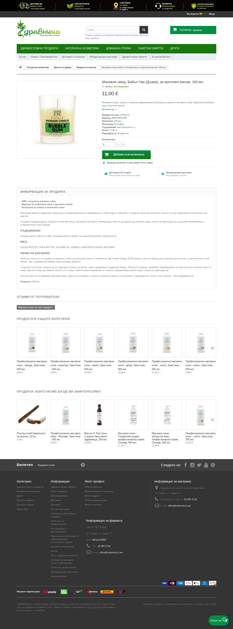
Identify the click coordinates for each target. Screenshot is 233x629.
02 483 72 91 (190, 499)
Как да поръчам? (60, 509)
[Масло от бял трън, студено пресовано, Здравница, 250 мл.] (99, 415)
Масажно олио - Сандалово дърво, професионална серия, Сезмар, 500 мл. (131, 438)
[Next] (212, 348)
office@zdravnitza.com (179, 505)
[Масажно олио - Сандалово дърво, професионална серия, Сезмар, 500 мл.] (133, 415)
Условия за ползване (62, 546)
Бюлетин (25, 465)
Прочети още (108, 109)
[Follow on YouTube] (206, 465)
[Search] (144, 30)
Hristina (108, 86)
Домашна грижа (118, 48)
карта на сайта (59, 576)
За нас (22, 56)
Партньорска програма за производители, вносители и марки (65, 539)
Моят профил (94, 481)
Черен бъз (22, 509)
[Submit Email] (82, 465)
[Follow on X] (199, 465)
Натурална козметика (82, 48)
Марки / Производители (44, 56)
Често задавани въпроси (64, 555)
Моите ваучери (93, 504)
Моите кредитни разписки (99, 491)
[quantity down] (123, 144)
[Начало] (20, 67)
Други (174, 48)
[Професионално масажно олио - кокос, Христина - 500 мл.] (201, 342)
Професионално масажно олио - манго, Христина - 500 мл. (99, 365)
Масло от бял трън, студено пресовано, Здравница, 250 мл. (95, 436)
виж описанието (125, 127)
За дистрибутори (160, 56)
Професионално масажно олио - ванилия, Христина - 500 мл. (65, 365)
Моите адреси (92, 496)
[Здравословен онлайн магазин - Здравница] (48, 30)
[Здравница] (116, 5)
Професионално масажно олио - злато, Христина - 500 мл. (167, 365)
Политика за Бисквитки (63, 567)
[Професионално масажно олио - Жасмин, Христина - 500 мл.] (65, 415)
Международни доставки (103, 56)
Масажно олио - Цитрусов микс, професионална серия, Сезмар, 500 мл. (165, 438)
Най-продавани (59, 496)
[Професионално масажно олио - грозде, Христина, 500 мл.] (32, 342)
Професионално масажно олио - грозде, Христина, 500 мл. (32, 365)
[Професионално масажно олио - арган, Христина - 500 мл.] (133, 342)
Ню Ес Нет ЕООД (207, 604)
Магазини (56, 500)
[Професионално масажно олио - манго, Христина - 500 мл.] (99, 342)
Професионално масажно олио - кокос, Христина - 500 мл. (201, 365)
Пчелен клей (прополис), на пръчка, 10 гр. (31, 435)
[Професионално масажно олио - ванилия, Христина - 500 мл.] (65, 342)
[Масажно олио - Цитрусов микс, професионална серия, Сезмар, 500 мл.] (167, 415)
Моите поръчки (93, 487)
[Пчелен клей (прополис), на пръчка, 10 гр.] (32, 415)
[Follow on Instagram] (192, 465)
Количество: (109, 139)
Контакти (56, 504)
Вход (212, 14)
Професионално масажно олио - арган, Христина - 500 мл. (133, 365)
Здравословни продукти (39, 48)
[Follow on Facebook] (186, 465)
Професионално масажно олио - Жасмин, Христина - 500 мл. (65, 436)
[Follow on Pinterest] (213, 465)
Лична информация (96, 500)
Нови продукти (59, 491)
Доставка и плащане (73, 56)
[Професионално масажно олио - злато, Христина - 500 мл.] (167, 342)
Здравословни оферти (134, 56)
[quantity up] (118, 144)
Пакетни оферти (150, 48)
